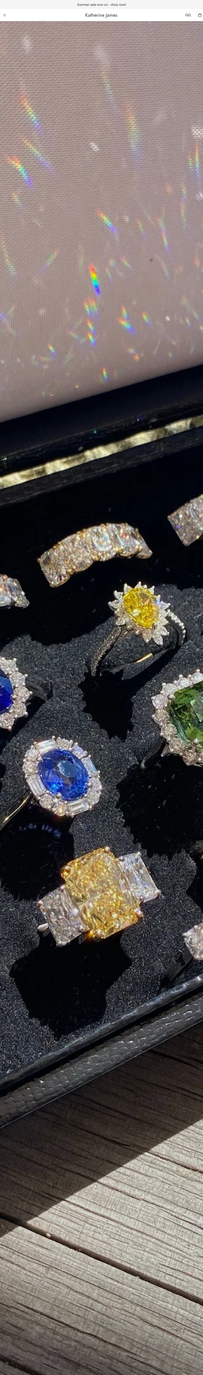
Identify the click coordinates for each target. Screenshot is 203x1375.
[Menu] (4, 15)
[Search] (186, 15)
